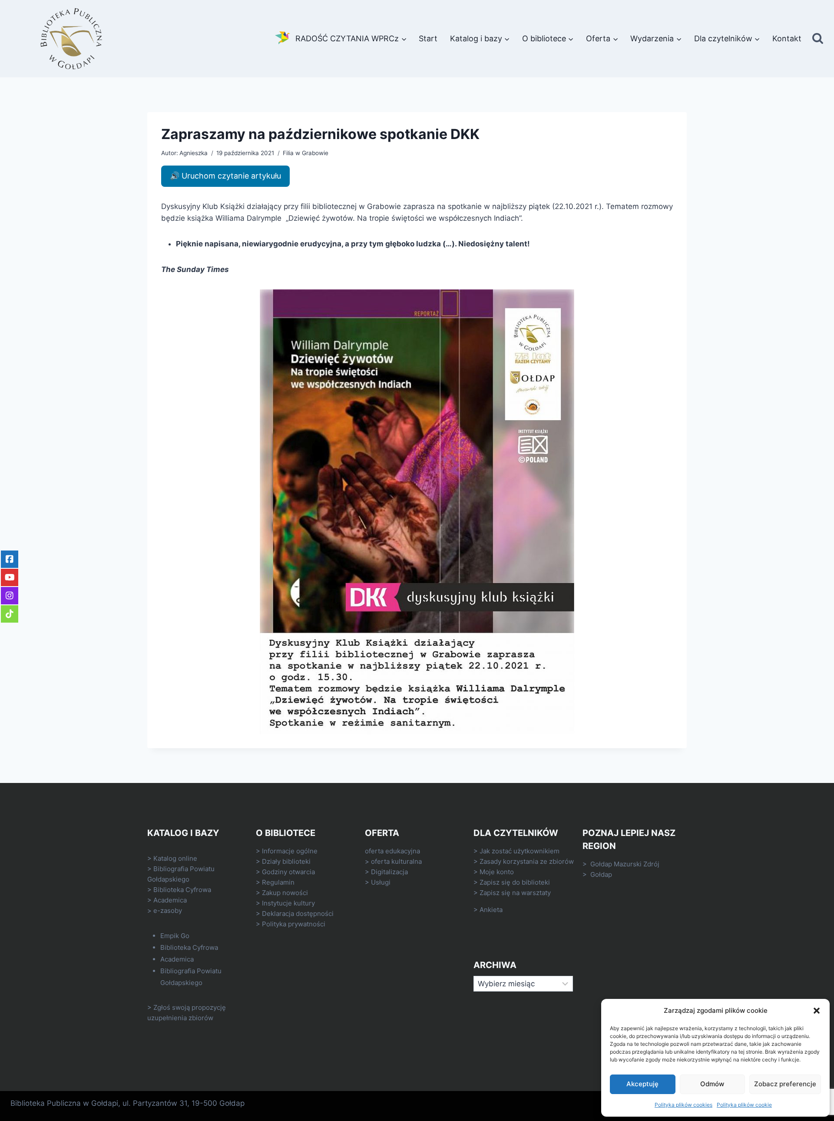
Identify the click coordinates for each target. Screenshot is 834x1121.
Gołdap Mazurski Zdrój (624, 864)
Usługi (381, 882)
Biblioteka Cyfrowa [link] (182, 890)
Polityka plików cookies (683, 1104)
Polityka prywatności (293, 924)
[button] (816, 1010)
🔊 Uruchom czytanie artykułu (225, 175)
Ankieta (491, 909)
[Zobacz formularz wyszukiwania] (818, 39)
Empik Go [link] (174, 936)
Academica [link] (170, 900)
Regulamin (278, 882)
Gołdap (601, 874)
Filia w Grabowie (305, 152)
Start (428, 38)
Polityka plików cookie (744, 1104)
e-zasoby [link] (167, 910)
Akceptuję (642, 1084)
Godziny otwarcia (288, 872)
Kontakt (786, 38)
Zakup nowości (285, 893)
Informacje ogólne (290, 851)
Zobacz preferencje (785, 1084)
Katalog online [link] (175, 858)
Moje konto (497, 872)
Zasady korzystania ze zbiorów (527, 861)
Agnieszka (193, 152)
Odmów (712, 1084)
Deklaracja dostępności (298, 913)
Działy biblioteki (286, 861)
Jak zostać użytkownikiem (519, 851)
